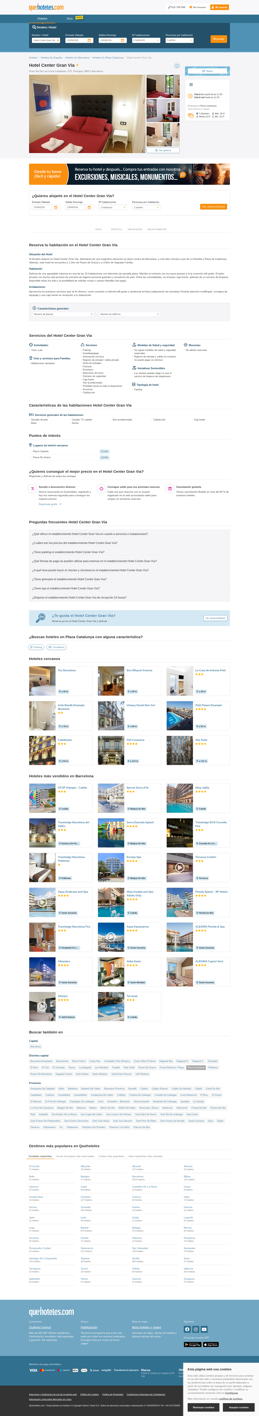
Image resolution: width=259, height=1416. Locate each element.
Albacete (85, 1166)
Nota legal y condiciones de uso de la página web (53, 1394)
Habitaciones (135, 229)
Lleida (135, 1217)
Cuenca (136, 1196)
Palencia (137, 1238)
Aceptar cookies (239, 1407)
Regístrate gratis (48, 504)
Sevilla (135, 1258)
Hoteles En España (51, 57)
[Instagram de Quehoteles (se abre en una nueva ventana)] (195, 1329)
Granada (86, 1207)
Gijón (187, 1196)
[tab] (129, 534)
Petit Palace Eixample (208, 705)
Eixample (212, 1061)
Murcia (187, 1227)
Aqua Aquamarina (138, 926)
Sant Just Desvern (122, 1121)
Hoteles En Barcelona (77, 57)
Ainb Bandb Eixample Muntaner (71, 707)
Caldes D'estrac (160, 1088)
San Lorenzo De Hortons (118, 1114)
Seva (210, 1121)
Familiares (58, 647)
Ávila (31, 1176)
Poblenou (213, 1067)
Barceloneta (62, 1061)
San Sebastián (140, 1248)
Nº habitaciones (141, 35)
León (83, 1217)
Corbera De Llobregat (140, 1095)
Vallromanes (49, 1127)
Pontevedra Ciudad (40, 1248)
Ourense (34, 1238)
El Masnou (35, 1101)
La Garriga (198, 1101)
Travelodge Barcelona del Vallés (73, 824)
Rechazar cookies (203, 1407)
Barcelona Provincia (114, 1088)
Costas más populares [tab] (111, 1156)
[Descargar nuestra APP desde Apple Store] (211, 1344)
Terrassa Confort (205, 857)
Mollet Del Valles (127, 1108)
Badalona (73, 1088)
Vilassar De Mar (141, 1127)
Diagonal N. (182, 1061)
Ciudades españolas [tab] (40, 1156)
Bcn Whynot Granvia (139, 670)
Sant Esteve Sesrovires (76, 1121)
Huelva (136, 1207)
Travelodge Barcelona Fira (74, 926)
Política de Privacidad (112, 1394)
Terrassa (34, 1127)
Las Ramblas (101, 1067)
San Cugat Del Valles (91, 1114)
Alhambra (64, 961)
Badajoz (85, 1176)
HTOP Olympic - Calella (72, 787)
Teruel (84, 1268)
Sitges (220, 1121)
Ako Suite (201, 739)
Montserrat (182, 1108)
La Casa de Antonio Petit (210, 670)
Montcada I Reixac (149, 1108)
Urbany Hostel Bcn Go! (141, 705)
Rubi (32, 1114)
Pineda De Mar (198, 1108)
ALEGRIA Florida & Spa (210, 926)
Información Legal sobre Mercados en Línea (50, 1399)
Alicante (136, 1166)
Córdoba (85, 1196)
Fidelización (89, 1327)
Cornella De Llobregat (166, 1095)
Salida (107, 35)
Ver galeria (165, 150)
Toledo (136, 1268)
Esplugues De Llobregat (82, 1101)
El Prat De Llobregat (55, 1101)
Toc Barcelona (67, 670)
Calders (144, 1088)
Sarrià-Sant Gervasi (122, 1074)
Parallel (116, 1067)
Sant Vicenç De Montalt (172, 1121)
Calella (198, 1088)
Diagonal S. (198, 1061)
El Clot (45, 1067)
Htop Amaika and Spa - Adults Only (141, 893)
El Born (34, 1067)
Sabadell (43, 1114)
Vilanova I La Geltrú (119, 1127)
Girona (33, 1207)
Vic (61, 1127)
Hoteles (33, 57)
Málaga (136, 1227)
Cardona (50, 1095)
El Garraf (216, 1095)
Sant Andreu (82, 1074)
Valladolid (34, 1278)
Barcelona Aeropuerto (41, 1061)
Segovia (85, 1258)
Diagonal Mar (166, 1061)
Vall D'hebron (142, 1074)
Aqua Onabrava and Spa (73, 891)
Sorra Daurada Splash (140, 822)
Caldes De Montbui (181, 1088)
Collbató (121, 1095)
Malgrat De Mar (65, 1108)
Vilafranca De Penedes (93, 1127)
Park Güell (129, 1067)
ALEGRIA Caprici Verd (209, 961)
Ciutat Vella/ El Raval (144, 1061)
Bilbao (187, 1176)
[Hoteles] (55, 7)
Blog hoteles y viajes (146, 1327)
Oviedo (85, 1238)
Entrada (74, 35)
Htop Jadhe (202, 787)
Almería (188, 1166)
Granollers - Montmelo (118, 1101)
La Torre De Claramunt (41, 1108)
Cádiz (84, 1186)
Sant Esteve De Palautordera (45, 1121)
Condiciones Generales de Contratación (146, 1394)
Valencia (188, 1268)
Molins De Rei (107, 1108)
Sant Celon (192, 1114)
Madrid (84, 1227)
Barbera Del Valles (90, 1088)
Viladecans (72, 1127)
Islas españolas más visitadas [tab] (146, 1156)
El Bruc (204, 1095)
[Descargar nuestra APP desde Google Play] (193, 1344)
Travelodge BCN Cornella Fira (211, 824)
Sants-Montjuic (100, 1074)
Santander (189, 1248)
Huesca (188, 1207)
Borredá (132, 1088)
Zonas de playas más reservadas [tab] (75, 1156)
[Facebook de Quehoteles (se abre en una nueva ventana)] (187, 1329)
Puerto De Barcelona (41, 1074)
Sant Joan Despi (100, 1121)
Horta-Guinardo (141, 1101)
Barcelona (35, 1046)
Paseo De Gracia (147, 1067)
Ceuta (187, 1186)
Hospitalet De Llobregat (165, 1101)
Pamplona (189, 1238)
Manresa (81, 1108)
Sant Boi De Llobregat (171, 1114)
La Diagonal (85, 1067)
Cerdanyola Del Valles (102, 1095)
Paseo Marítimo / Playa (172, 1067)
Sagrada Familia (64, 1074)
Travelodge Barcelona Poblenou (71, 859)
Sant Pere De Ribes (146, 1121)
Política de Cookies (89, 1394)
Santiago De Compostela (43, 1258)
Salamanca (87, 1248)
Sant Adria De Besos (145, 1114)
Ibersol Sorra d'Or (138, 787)
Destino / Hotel (40, 35)
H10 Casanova (135, 739)
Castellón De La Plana (144, 1186)
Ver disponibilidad (213, 206)
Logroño (188, 1217)
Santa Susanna (196, 1121)
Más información (156, 229)
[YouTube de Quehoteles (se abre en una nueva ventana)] (204, 1329)
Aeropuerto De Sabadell (42, 1088)
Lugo (32, 1227)
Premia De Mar (218, 1108)
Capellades (36, 1095)
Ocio (70, 18)
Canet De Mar (213, 1088)
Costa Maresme (188, 1095)
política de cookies (231, 1398)
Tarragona (35, 1268)
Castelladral (64, 1095)
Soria (187, 1258)
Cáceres (33, 1186)
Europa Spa (134, 857)
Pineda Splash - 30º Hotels (211, 891)
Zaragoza (189, 1278)
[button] (219, 7)
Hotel (98, 229)
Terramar (132, 995)
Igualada (185, 1101)
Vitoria (84, 1278)
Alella (61, 1088)
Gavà (100, 1101)
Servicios (116, 229)
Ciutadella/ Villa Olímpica (117, 1061)
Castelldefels (80, 1095)
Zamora (136, 1278)
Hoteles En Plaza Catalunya (108, 57)
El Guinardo (59, 1067)
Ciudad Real (36, 1196)
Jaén (32, 1217)
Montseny (168, 1108)
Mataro (93, 1108)
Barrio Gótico (79, 1061)
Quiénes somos (40, 1327)
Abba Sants (134, 961)
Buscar (218, 39)
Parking (38, 647)
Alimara (62, 995)
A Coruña (34, 1166)
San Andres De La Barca (64, 1114)
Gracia (72, 1067)
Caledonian (65, 739)
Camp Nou (95, 1061)
